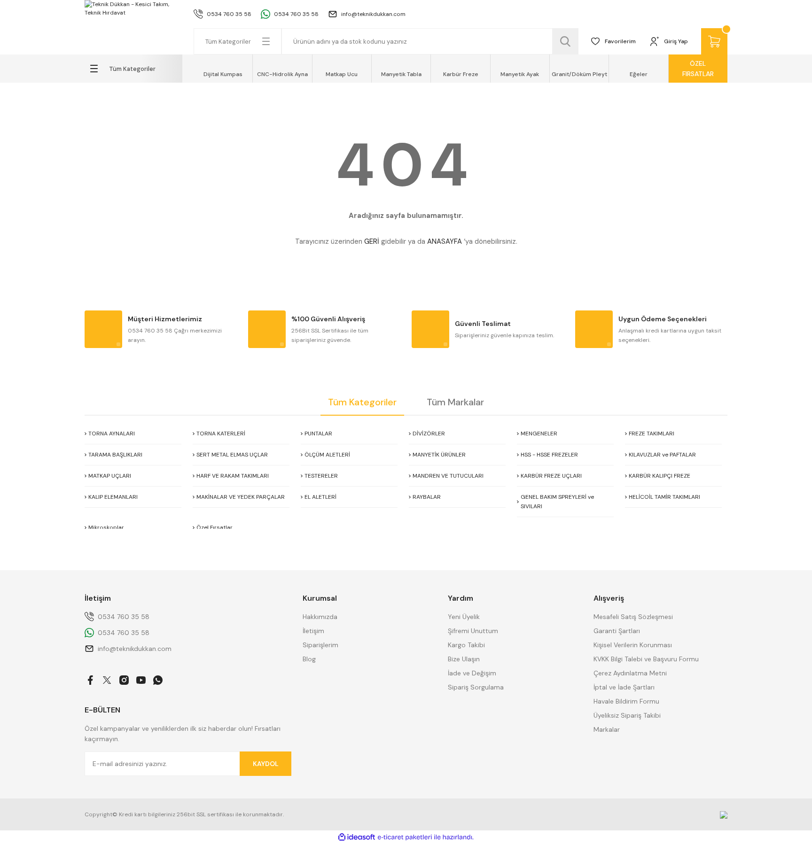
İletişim (313, 631)
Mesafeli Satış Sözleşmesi (633, 616)
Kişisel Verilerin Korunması (632, 645)
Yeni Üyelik (464, 616)
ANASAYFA (444, 241)
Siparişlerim (320, 645)
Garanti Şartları (616, 631)
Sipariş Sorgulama (476, 687)
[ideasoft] (356, 837)
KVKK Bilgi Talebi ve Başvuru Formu (646, 659)
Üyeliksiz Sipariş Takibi (627, 715)
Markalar (606, 729)
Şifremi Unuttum (473, 631)
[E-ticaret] (404, 837)
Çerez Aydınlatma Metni (630, 673)
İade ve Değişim (472, 673)
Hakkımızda (320, 616)
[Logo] (133, 8)
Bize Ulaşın (464, 659)
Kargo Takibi (466, 645)
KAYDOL (266, 763)
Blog (309, 659)
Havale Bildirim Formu (626, 701)
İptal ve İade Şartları (624, 687)
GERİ (371, 241)
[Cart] (714, 41)
